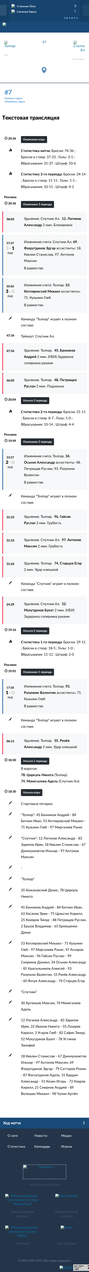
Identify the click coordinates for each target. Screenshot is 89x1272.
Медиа (66, 1135)
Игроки (66, 1146)
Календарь (42, 1146)
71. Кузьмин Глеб (37, 297)
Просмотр (44, 5)
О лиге (13, 1135)
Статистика (16, 1146)
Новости (40, 1135)
